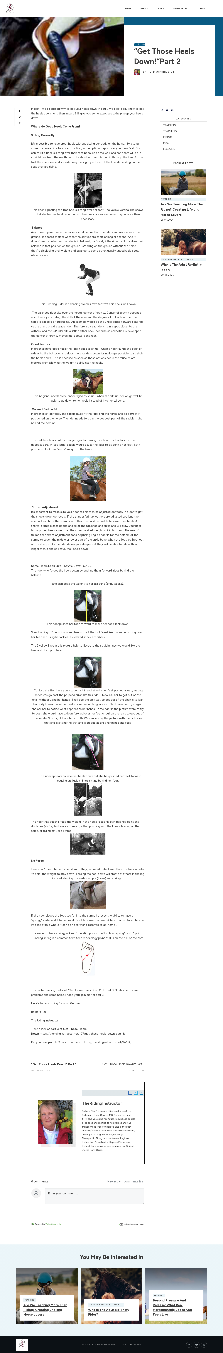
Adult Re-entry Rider (172, 259)
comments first (134, 1181)
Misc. (166, 142)
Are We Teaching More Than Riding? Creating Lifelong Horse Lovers (182, 209)
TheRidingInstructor (160, 72)
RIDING (167, 137)
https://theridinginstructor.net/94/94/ (107, 1042)
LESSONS (169, 148)
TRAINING (169, 125)
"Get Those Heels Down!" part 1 (53, 1064)
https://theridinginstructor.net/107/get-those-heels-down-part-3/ (82, 1033)
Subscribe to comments (134, 1224)
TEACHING (139, 44)
